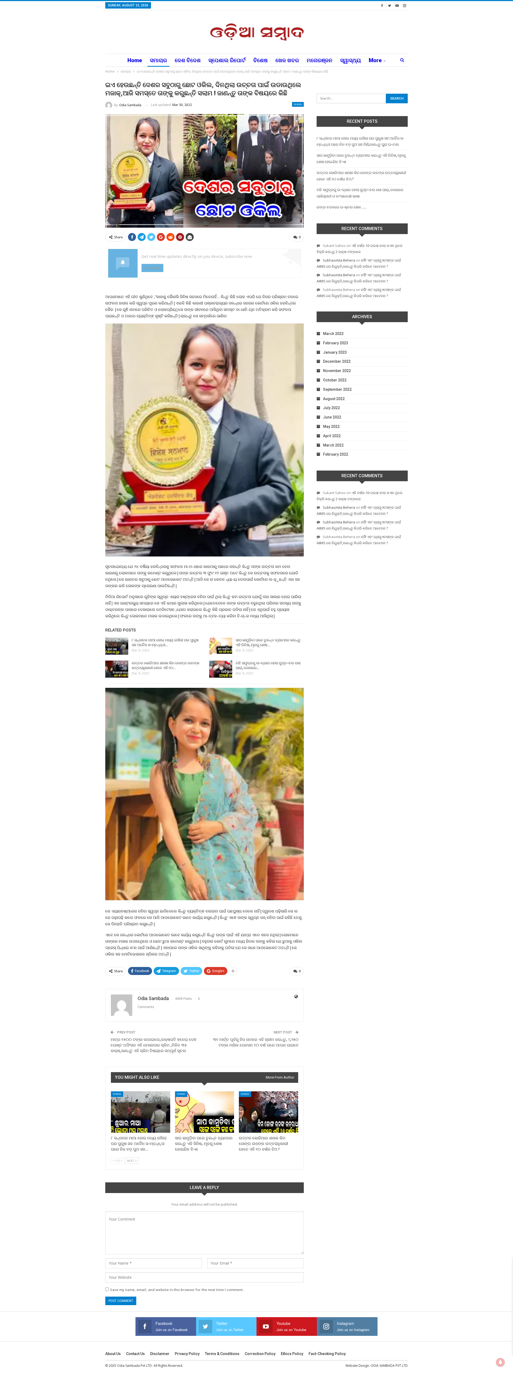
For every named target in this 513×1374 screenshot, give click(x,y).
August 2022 (334, 399)
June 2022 (332, 417)
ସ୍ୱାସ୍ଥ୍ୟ (350, 60)
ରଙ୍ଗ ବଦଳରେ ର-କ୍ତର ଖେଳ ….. (342, 207)
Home (134, 60)
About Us (113, 1354)
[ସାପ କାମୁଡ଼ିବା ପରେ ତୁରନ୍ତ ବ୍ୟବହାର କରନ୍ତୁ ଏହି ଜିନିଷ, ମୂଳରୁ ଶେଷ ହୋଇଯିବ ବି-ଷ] (220, 646)
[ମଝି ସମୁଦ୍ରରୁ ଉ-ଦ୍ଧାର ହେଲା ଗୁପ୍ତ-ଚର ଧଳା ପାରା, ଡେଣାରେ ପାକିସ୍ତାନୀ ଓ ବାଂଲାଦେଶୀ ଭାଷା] (220, 669)
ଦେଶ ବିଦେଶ (188, 60)
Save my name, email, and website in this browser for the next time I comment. (176, 1289)
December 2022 (337, 361)
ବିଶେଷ (260, 60)
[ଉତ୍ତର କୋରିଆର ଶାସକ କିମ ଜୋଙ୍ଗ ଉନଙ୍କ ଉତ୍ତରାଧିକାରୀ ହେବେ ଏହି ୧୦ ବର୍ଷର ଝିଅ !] (116, 669)
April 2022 (332, 436)
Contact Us (135, 1354)
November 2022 (337, 371)
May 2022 (331, 426)
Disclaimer (159, 1354)
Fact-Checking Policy (327, 1354)
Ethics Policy (292, 1354)
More (375, 60)
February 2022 (335, 454)
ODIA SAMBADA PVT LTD (389, 1365)
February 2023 (335, 343)
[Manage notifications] (500, 1362)
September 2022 (337, 389)
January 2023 (335, 352)
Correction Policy (260, 1354)
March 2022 (333, 445)
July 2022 (331, 408)
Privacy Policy (187, 1354)
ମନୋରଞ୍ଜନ (319, 60)
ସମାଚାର (158, 60)
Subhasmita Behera (339, 260)
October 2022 (335, 380)
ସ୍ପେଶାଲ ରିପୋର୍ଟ (227, 60)
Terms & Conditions (222, 1354)
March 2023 (333, 333)
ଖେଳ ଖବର (287, 60)
